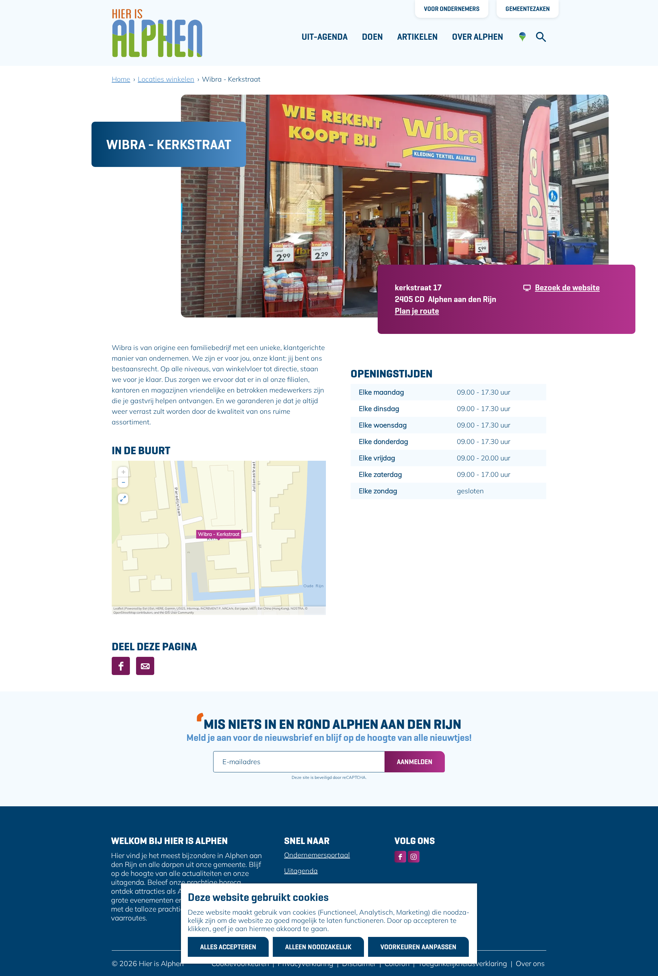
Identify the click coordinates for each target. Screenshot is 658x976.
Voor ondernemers (451, 9)
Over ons (530, 963)
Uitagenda (301, 870)
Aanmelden (414, 761)
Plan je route (417, 310)
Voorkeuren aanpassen (418, 946)
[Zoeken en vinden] (541, 37)
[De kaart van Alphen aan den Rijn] (522, 37)
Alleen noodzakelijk (318, 946)
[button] (219, 538)
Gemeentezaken (527, 9)
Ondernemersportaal (317, 855)
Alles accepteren (228, 946)
